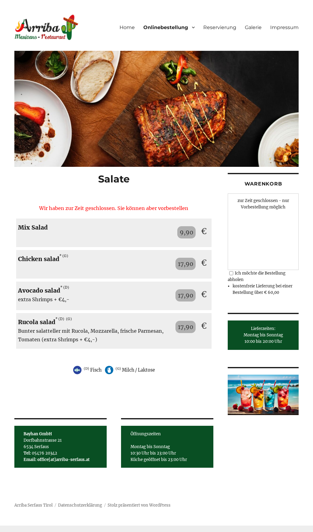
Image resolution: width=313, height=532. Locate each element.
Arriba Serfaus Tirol (33, 505)
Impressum (284, 27)
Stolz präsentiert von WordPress (139, 505)
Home (127, 27)
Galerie (253, 27)
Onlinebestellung (165, 27)
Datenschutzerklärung (80, 505)
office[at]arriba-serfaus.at (63, 459)
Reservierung (219, 27)
